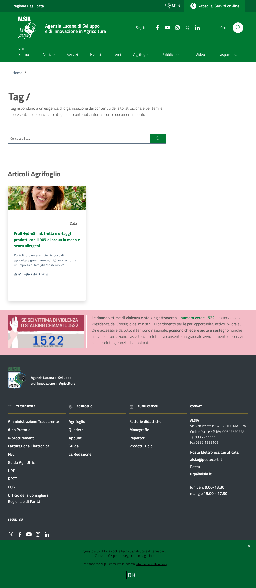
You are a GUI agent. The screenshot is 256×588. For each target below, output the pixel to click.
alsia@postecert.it (206, 459)
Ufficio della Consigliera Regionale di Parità (28, 498)
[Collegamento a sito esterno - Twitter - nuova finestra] (185, 27)
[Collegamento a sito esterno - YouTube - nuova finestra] (165, 27)
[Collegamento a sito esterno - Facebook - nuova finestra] (155, 27)
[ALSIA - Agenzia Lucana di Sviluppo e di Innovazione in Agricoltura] (17, 377)
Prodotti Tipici (142, 446)
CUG (11, 487)
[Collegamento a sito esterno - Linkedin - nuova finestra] (195, 27)
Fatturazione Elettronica (29, 446)
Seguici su (15, 519)
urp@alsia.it (201, 474)
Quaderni (77, 430)
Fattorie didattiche (146, 421)
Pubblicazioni (148, 406)
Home (17, 73)
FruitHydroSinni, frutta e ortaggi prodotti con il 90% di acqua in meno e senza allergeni (47, 239)
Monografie (139, 430)
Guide (74, 446)
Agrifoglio (84, 406)
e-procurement (21, 438)
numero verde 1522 (198, 318)
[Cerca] (238, 27)
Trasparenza (25, 406)
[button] (158, 139)
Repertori (138, 438)
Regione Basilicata (28, 6)
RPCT (12, 479)
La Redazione (80, 454)
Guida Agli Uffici (22, 462)
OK (132, 575)
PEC (11, 454)
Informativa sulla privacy (151, 564)
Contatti (196, 406)
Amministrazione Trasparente (33, 421)
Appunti (76, 438)
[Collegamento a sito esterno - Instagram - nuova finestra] (175, 27)
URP (11, 471)
